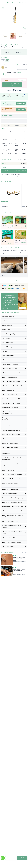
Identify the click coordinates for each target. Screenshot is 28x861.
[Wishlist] (22, 2)
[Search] (17, 2)
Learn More (24, 552)
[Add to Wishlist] (3, 7)
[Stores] (20, 2)
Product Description (7, 115)
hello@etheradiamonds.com (11, 308)
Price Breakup (6, 121)
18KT (7, 60)
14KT (3, 60)
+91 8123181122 (8, 302)
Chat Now (23, 308)
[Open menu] (2, 2)
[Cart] (25, 2)
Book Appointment (21, 103)
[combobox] (22, 68)
